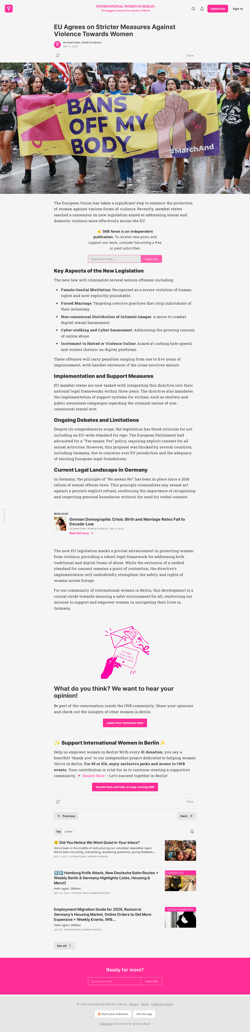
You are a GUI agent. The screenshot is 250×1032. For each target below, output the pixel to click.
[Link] (48, 271)
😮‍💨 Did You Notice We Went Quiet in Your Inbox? (97, 842)
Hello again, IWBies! (67, 888)
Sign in (238, 9)
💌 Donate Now (91, 775)
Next (184, 816)
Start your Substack (114, 1014)
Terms (145, 1004)
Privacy (134, 1004)
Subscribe (218, 9)
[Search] (193, 9)
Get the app (144, 1014)
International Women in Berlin (82, 42)
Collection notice (162, 1004)
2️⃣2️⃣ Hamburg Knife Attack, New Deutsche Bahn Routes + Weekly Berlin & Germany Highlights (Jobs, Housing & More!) (106, 878)
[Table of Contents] (4, 516)
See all (62, 946)
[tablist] (64, 831)
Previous (68, 816)
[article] (125, 852)
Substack (106, 1024)
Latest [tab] (69, 831)
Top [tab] (58, 831)
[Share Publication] (202, 9)
